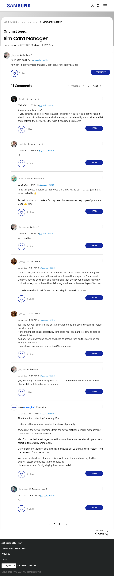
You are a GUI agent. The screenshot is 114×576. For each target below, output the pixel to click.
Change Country (27, 565)
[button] (105, 54)
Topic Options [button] (105, 29)
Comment (101, 72)
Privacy (5, 554)
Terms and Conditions (14, 548)
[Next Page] (65, 524)
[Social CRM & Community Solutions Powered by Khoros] (101, 532)
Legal (4, 559)
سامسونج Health (40, 60)
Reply (94, 128)
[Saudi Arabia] (18, 5)
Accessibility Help (11, 543)
